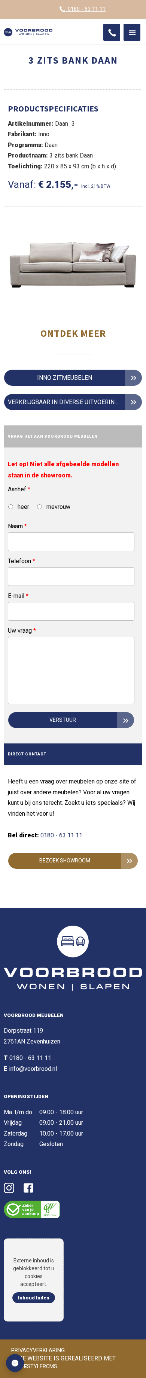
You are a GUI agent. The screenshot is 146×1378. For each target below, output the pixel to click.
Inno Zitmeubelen (64, 377)
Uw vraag (22, 630)
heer (22, 506)
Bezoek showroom (64, 861)
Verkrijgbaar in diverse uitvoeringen (67, 402)
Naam (17, 526)
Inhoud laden (33, 1298)
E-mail (18, 595)
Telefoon (21, 561)
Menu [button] (132, 32)
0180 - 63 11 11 (86, 9)
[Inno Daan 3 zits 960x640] (73, 267)
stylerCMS (35, 1366)
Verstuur (62, 720)
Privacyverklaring (38, 1350)
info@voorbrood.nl (33, 1068)
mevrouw (57, 506)
